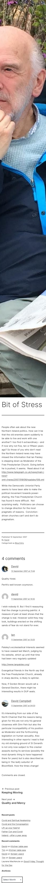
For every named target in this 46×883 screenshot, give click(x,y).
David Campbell (21, 701)
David (6, 540)
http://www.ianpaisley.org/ (15, 664)
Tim (3, 850)
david (14, 594)
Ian (13, 634)
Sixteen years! (17, 854)
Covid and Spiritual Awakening (16, 820)
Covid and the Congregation (15, 824)
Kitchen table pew (19, 846)
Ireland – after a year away (14, 835)
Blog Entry (19, 543)
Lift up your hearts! (11, 828)
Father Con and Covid (12, 831)
